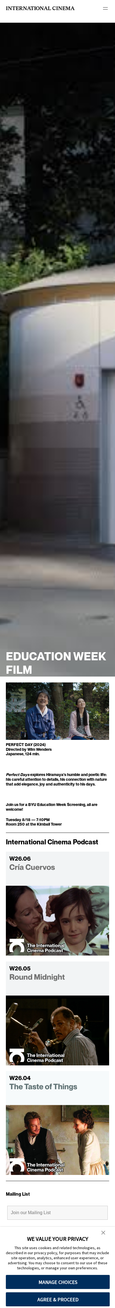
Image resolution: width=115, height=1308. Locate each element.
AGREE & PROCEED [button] (57, 1299)
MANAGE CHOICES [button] (58, 1282)
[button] (103, 1233)
